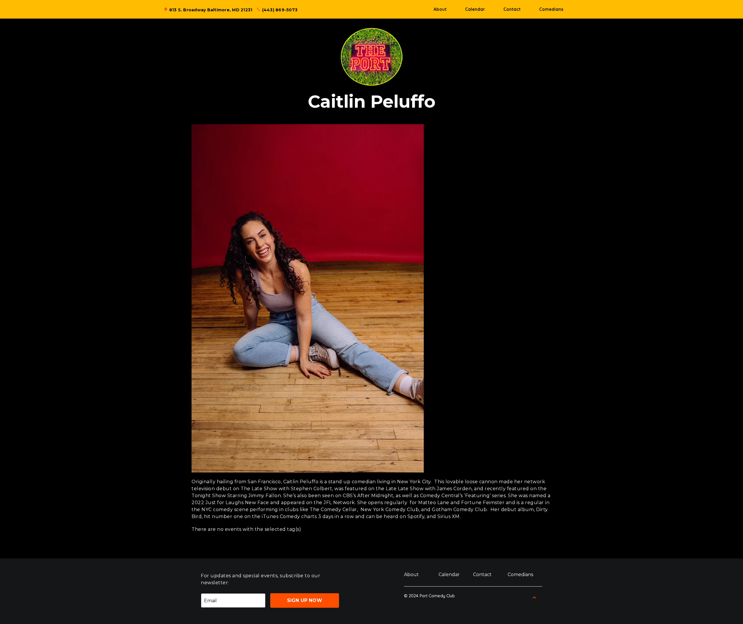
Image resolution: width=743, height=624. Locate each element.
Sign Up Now (304, 600)
